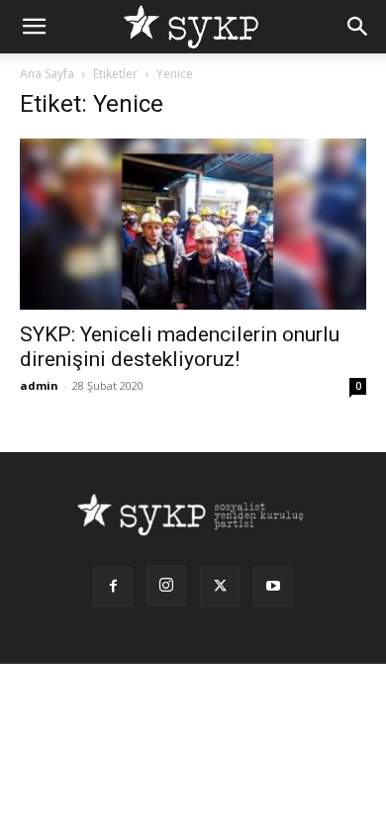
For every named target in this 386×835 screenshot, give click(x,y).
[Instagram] (166, 585)
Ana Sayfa (47, 73)
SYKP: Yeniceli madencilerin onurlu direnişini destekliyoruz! (179, 347)
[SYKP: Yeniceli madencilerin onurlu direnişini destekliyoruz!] (193, 224)
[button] (33, 26)
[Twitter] (220, 586)
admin (39, 385)
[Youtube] (273, 586)
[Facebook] (113, 586)
